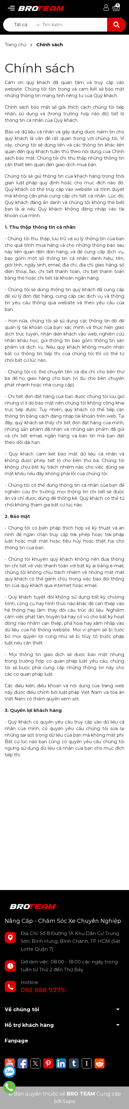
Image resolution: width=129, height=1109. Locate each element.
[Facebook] (23, 1063)
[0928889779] (9, 1087)
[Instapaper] (87, 1063)
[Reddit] (100, 1063)
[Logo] (38, 7)
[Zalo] (9, 1071)
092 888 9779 (43, 990)
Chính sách (40, 68)
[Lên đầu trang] (118, 1098)
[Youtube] (10, 1063)
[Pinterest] (48, 1063)
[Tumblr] (74, 1063)
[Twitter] (35, 1063)
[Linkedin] (61, 1063)
